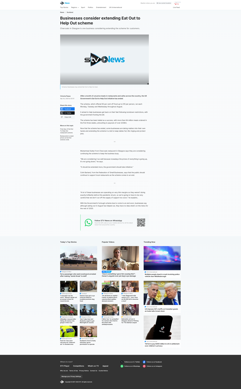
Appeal (105, 366)
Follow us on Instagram (154, 366)
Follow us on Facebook (154, 362)
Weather (143, 3)
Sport (83, 7)
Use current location (164, 3)
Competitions (78, 366)
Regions (74, 7)
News (62, 12)
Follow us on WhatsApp (132, 366)
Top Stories (64, 7)
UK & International (115, 7)
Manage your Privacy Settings (71, 376)
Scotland (70, 12)
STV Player (64, 366)
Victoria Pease (65, 96)
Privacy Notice (84, 370)
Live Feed (176, 7)
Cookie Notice (103, 370)
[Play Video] (104, 59)
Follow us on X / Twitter (132, 362)
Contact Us (93, 370)
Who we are (64, 370)
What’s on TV (93, 366)
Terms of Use (73, 370)
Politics (90, 7)
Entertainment (101, 7)
